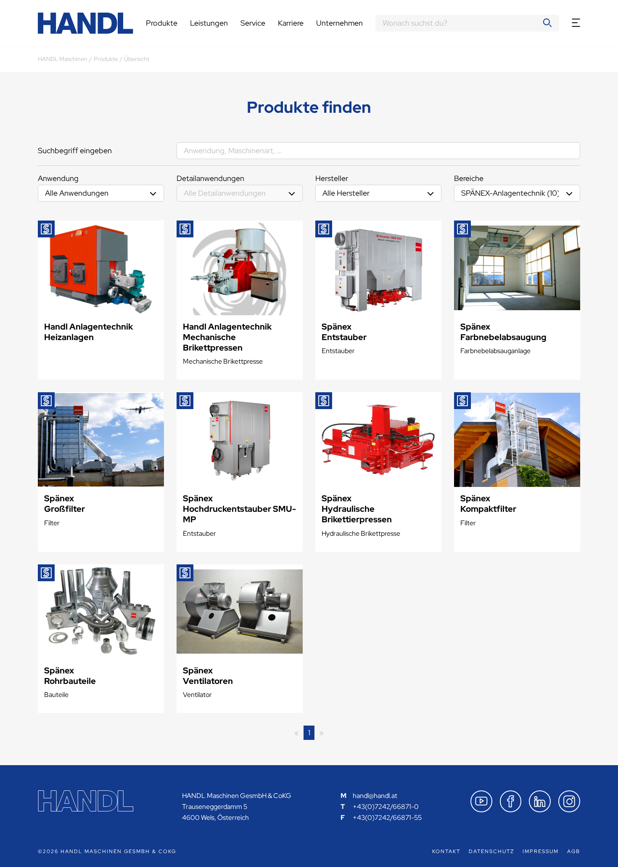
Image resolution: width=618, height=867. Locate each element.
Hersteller (331, 178)
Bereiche (468, 178)
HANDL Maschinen (62, 59)
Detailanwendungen (210, 178)
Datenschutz (491, 851)
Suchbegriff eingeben (75, 150)
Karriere (291, 23)
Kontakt (446, 851)
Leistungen (209, 23)
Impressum (541, 851)
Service (252, 23)
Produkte (161, 23)
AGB (573, 851)
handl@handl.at (375, 795)
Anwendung (58, 178)
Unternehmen (339, 23)
